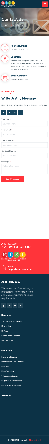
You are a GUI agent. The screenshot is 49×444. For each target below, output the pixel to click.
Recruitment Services (10, 335)
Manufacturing (7, 371)
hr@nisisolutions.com (20, 79)
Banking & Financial (9, 357)
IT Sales (4, 331)
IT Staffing (6, 326)
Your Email (6, 130)
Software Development (11, 321)
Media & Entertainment (11, 385)
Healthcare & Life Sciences (12, 361)
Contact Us (18, 25)
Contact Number (9, 151)
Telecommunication (9, 376)
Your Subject (7, 140)
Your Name (6, 119)
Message (6, 161)
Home (7, 25)
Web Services (7, 340)
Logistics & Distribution (11, 380)
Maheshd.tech (35, 440)
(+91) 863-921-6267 (19, 49)
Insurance (5, 366)
